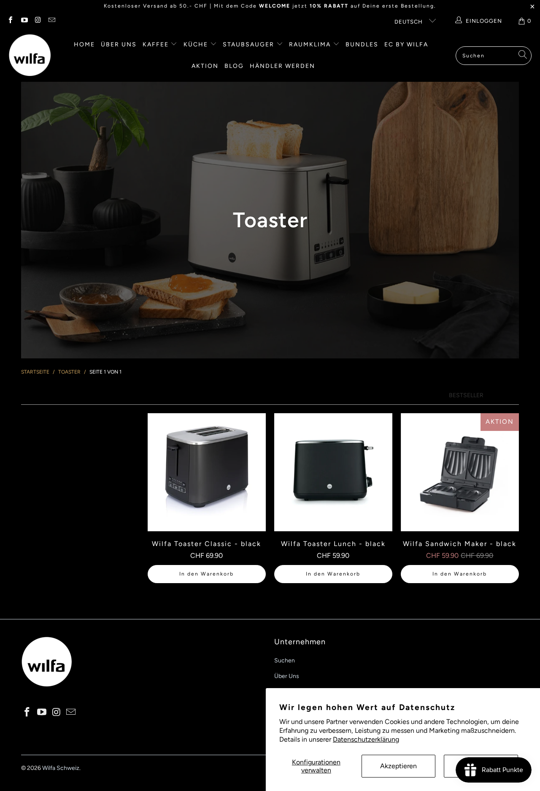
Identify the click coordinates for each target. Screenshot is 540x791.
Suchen (284, 660)
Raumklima (311, 44)
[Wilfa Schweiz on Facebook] (10, 21)
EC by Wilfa (406, 44)
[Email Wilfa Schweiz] (51, 21)
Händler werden (282, 66)
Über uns (119, 44)
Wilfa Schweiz (60, 768)
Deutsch (409, 22)
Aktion (205, 66)
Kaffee (157, 44)
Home (84, 44)
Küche (197, 44)
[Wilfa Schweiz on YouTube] (23, 21)
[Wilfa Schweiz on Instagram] (37, 21)
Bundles (362, 44)
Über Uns (286, 676)
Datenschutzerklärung (366, 739)
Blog (234, 66)
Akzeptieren (398, 766)
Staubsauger (249, 44)
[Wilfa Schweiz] (29, 56)
